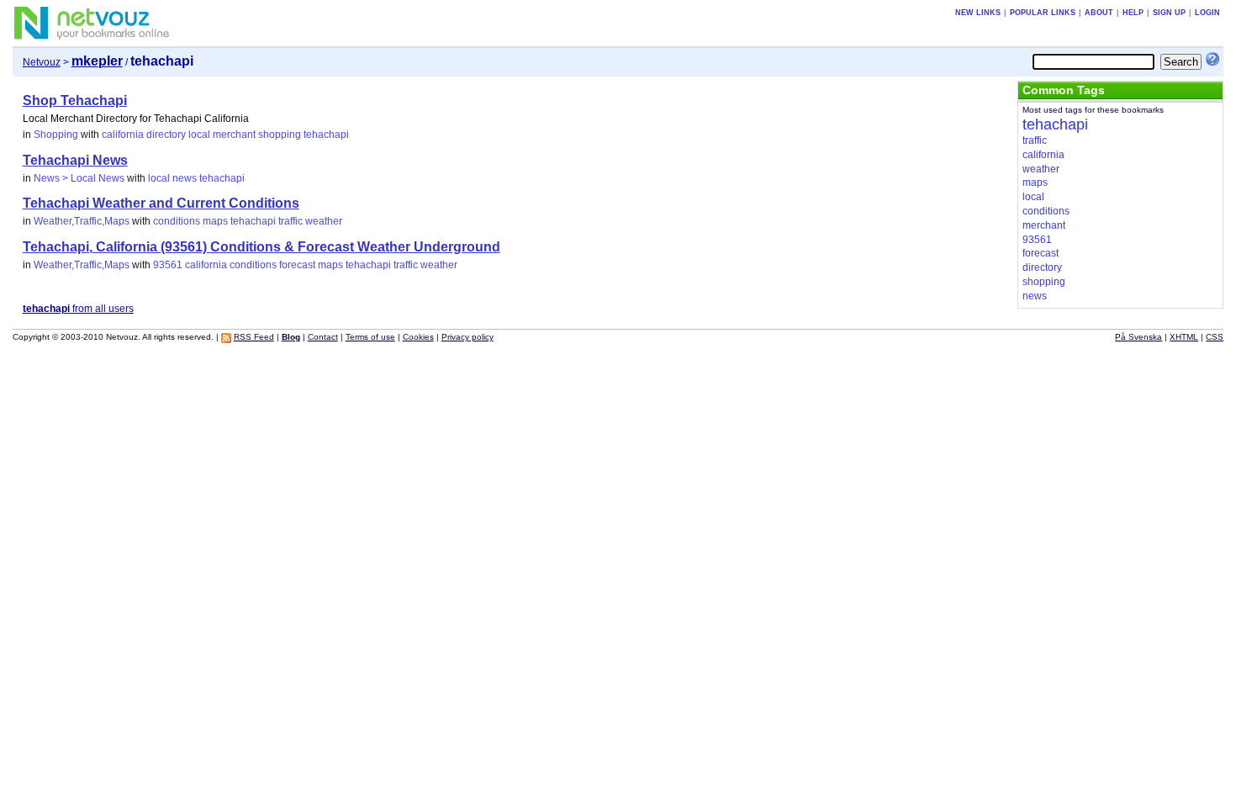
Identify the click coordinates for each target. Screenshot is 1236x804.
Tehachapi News (75, 160)
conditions (176, 221)
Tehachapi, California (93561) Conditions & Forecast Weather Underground (261, 247)
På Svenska (1138, 336)
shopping (279, 134)
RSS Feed (254, 336)
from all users (78, 309)
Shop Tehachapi (75, 100)
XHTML (1184, 336)
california (123, 134)
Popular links (1042, 12)
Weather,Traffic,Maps (81, 221)
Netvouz (42, 62)
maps (215, 221)
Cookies (418, 336)
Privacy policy (467, 336)
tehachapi (326, 134)
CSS (1214, 336)
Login (1207, 12)
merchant (234, 134)
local (199, 134)
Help (1133, 12)
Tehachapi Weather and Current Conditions (161, 203)
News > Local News (79, 178)
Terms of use (370, 336)
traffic (290, 221)
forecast (297, 265)
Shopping (56, 134)
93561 (167, 265)
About (1099, 12)
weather (323, 221)
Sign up (1169, 12)
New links (978, 12)
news (184, 178)
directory (166, 134)
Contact (323, 336)
